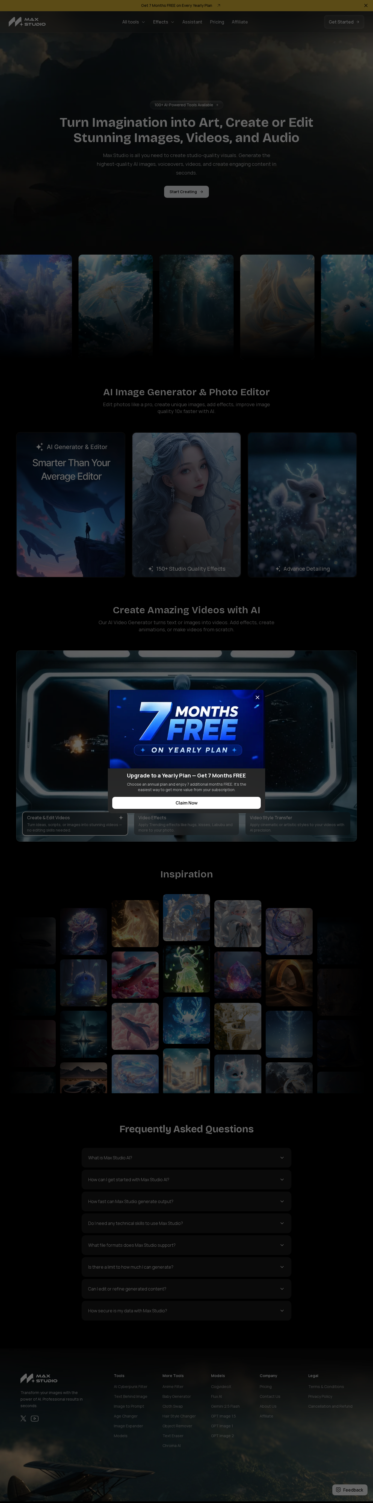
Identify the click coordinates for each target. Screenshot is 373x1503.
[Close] (257, 697)
